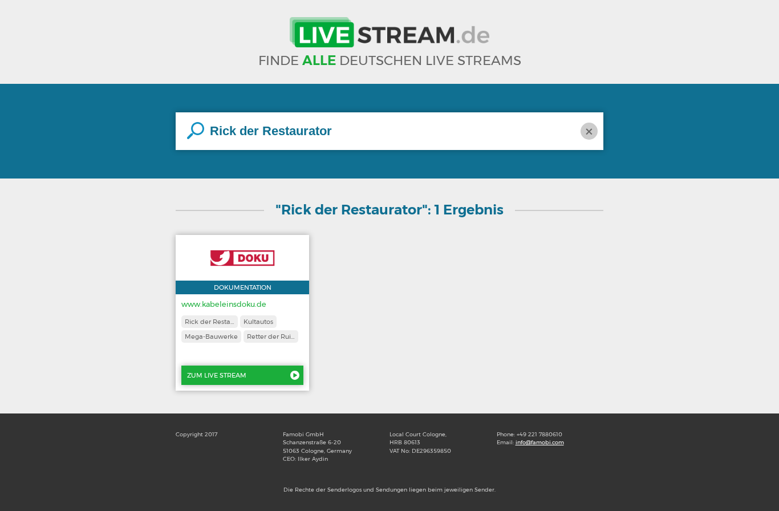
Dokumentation (242, 287)
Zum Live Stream (216, 375)
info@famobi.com (540, 442)
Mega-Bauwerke (211, 336)
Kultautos (258, 322)
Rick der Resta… (209, 322)
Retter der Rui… (271, 336)
